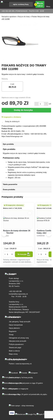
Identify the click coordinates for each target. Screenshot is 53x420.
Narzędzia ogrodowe (9, 16)
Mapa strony (13, 354)
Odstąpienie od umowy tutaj (19, 338)
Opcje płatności (14, 328)
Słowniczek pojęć (15, 347)
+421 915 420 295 (15, 291)
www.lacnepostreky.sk (24, 364)
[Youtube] (23, 372)
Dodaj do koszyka (24, 110)
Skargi (11, 334)
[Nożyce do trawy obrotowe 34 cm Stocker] (18, 219)
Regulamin (12, 331)
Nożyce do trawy (24, 16)
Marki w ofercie (14, 351)
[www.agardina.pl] (14, 372)
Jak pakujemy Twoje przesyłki (19, 322)
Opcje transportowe (16, 325)
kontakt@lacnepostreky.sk (18, 294)
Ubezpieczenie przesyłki (17, 341)
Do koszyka (22, 254)
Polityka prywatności (16, 344)
